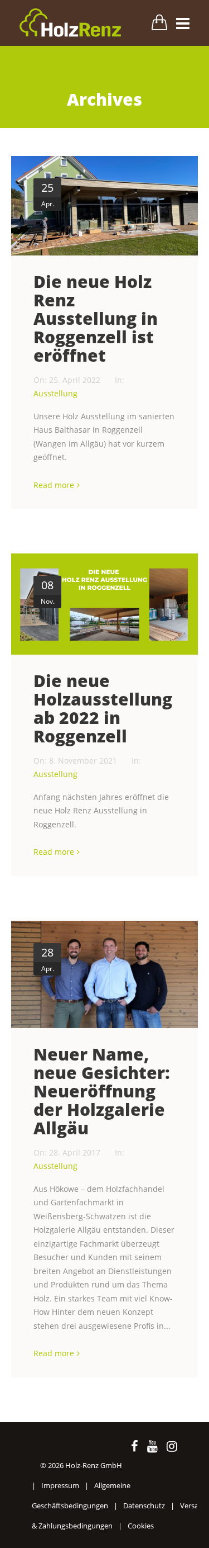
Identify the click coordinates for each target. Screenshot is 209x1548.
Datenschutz (144, 1505)
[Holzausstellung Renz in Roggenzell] (104, 205)
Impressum (60, 1485)
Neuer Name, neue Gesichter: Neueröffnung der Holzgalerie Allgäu (101, 1091)
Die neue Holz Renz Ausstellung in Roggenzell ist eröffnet (95, 318)
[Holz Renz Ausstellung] (104, 604)
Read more (53, 485)
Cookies (141, 1526)
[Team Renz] (104, 974)
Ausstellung (55, 393)
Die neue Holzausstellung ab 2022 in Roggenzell (102, 708)
